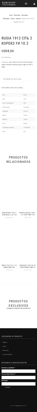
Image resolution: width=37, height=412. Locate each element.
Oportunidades (7, 354)
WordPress (24, 405)
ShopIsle (12, 405)
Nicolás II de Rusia (12, 64)
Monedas (17, 15)
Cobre (14, 62)
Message (5, 380)
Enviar (7, 387)
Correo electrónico (9, 374)
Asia (10, 62)
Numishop (9, 3)
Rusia (12, 19)
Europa (30, 62)
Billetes (5, 342)
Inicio (11, 15)
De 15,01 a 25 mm (22, 62)
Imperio (18, 19)
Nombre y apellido (8, 368)
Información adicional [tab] (12, 79)
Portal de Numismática (8, 5)
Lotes (4, 346)
